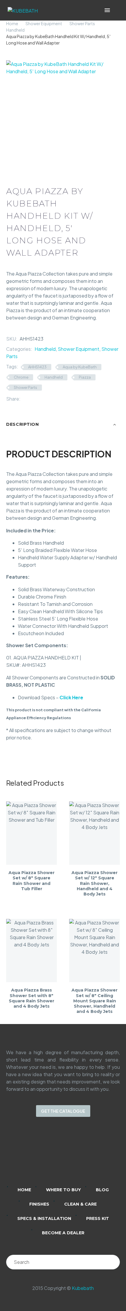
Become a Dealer (63, 1232)
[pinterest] (86, 1155)
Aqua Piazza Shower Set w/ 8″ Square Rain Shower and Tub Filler (31, 880)
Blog (102, 1189)
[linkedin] (40, 1155)
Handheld (15, 30)
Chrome (21, 377)
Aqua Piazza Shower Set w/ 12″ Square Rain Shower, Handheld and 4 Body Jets (94, 883)
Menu (107, 10)
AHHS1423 (37, 367)
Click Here (71, 697)
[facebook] (70, 1155)
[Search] (112, 1262)
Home (12, 23)
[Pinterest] (42, 398)
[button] (115, 10)
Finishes (39, 1204)
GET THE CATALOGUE (63, 1111)
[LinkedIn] (51, 398)
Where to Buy (63, 1189)
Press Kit (97, 1218)
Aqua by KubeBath (80, 367)
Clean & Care (80, 1204)
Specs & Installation (44, 1218)
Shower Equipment (43, 23)
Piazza (85, 377)
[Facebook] (25, 398)
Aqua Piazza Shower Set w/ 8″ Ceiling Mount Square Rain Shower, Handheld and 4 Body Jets (94, 1000)
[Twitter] (33, 398)
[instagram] (55, 1155)
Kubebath (83, 1288)
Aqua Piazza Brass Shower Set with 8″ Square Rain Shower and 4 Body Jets (31, 998)
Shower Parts (82, 23)
